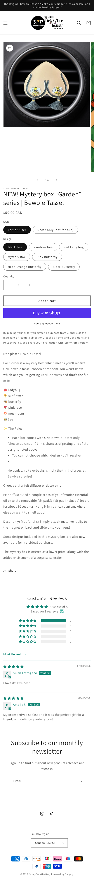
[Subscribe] (80, 781)
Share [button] (12, 570)
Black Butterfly (64, 267)
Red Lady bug (74, 247)
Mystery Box (17, 257)
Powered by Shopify (62, 874)
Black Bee (15, 247)
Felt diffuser (17, 230)
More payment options (47, 323)
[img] (13, 666)
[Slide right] (56, 180)
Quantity (8, 276)
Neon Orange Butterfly (25, 267)
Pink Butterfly (47, 257)
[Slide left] (37, 180)
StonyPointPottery (40, 874)
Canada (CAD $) (45, 843)
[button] (5, 23)
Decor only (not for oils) (55, 230)
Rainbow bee (43, 247)
